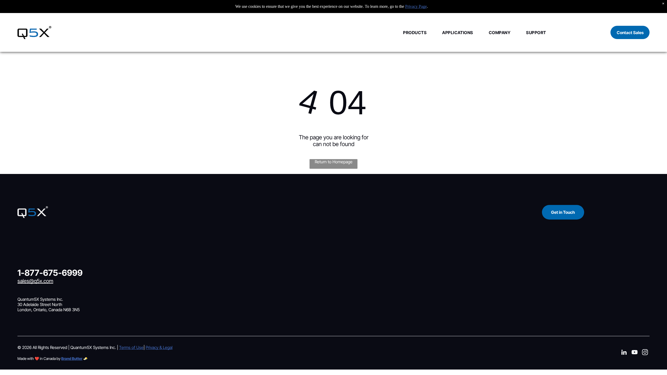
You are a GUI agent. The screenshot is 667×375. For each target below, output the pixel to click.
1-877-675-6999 (50, 273)
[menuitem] (407, 32)
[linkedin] (624, 353)
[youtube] (634, 353)
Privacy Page (416, 6)
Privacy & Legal (159, 347)
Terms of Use (131, 347)
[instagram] (645, 353)
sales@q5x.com (35, 281)
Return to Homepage (334, 161)
